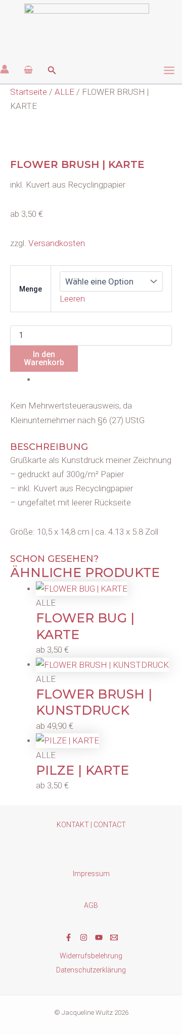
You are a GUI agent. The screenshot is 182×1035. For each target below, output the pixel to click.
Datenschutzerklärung (91, 970)
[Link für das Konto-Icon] (4, 69)
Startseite (28, 92)
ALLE (64, 92)
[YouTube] (99, 937)
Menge (30, 289)
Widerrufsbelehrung (91, 956)
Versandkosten (56, 243)
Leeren (72, 299)
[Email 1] (114, 937)
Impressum (91, 874)
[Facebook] (68, 937)
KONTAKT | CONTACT (91, 825)
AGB (91, 905)
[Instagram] (83, 937)
